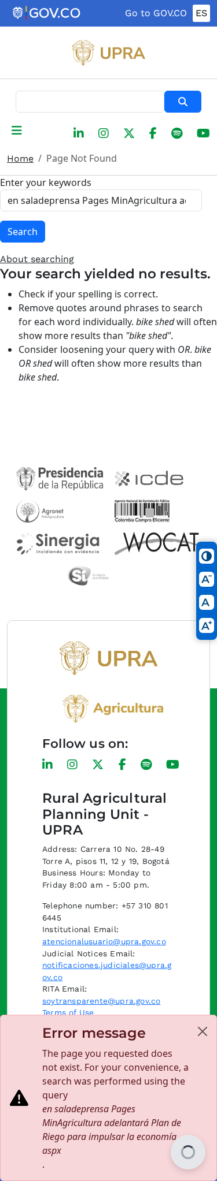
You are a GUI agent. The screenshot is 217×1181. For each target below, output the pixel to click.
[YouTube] (203, 133)
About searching (37, 259)
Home (20, 158)
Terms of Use (68, 1012)
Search (182, 102)
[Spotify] (176, 133)
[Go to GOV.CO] (47, 13)
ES (201, 13)
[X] (129, 133)
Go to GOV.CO (156, 13)
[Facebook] (153, 133)
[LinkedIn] (78, 133)
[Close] (202, 1031)
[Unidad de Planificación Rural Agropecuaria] (109, 52)
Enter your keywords (45, 182)
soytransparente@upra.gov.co (101, 1000)
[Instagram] (103, 133)
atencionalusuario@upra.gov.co (104, 941)
